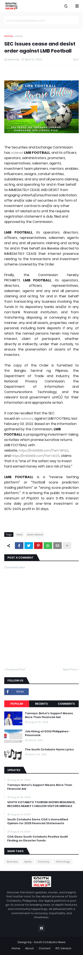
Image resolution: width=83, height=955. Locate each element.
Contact (45, 948)
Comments (66, 704)
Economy (43, 861)
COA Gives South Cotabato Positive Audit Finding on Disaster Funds (37, 838)
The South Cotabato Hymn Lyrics (49, 749)
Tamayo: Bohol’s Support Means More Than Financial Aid (49, 715)
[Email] (57, 545)
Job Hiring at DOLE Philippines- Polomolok (47, 733)
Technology (63, 861)
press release (35, 534)
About (29, 948)
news (19, 36)
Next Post (70, 669)
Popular (16, 704)
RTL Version (63, 948)
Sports (27, 861)
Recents (41, 704)
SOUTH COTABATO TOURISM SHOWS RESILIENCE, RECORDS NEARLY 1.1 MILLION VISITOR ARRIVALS (41, 804)
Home (8, 36)
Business (12, 861)
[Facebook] (19, 545)
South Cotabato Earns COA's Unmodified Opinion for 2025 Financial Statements (37, 821)
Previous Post (15, 669)
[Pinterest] (38, 545)
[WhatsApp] (48, 545)
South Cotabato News (50, 942)
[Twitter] (28, 545)
